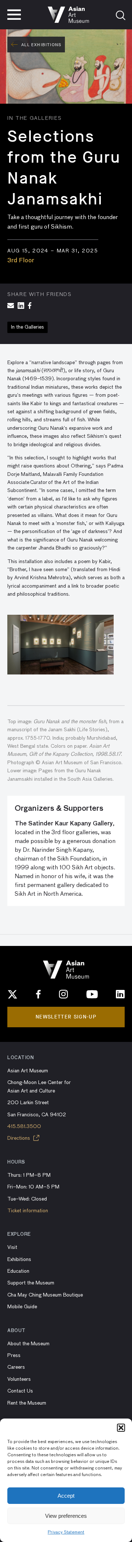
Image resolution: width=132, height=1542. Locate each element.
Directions (19, 1138)
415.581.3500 (24, 1126)
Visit (12, 1247)
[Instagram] (63, 994)
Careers (16, 1367)
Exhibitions (19, 1259)
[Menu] (14, 15)
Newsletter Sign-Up (66, 1016)
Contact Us (20, 1391)
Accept (66, 1496)
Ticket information (27, 1210)
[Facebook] (38, 994)
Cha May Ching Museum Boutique (45, 1295)
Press (14, 1355)
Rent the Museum (26, 1403)
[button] (121, 1427)
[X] (12, 994)
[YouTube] (92, 994)
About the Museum (28, 1343)
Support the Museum (30, 1283)
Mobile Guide (22, 1306)
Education (18, 1271)
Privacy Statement (66, 1532)
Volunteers (19, 1379)
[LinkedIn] (120, 994)
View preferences (66, 1516)
